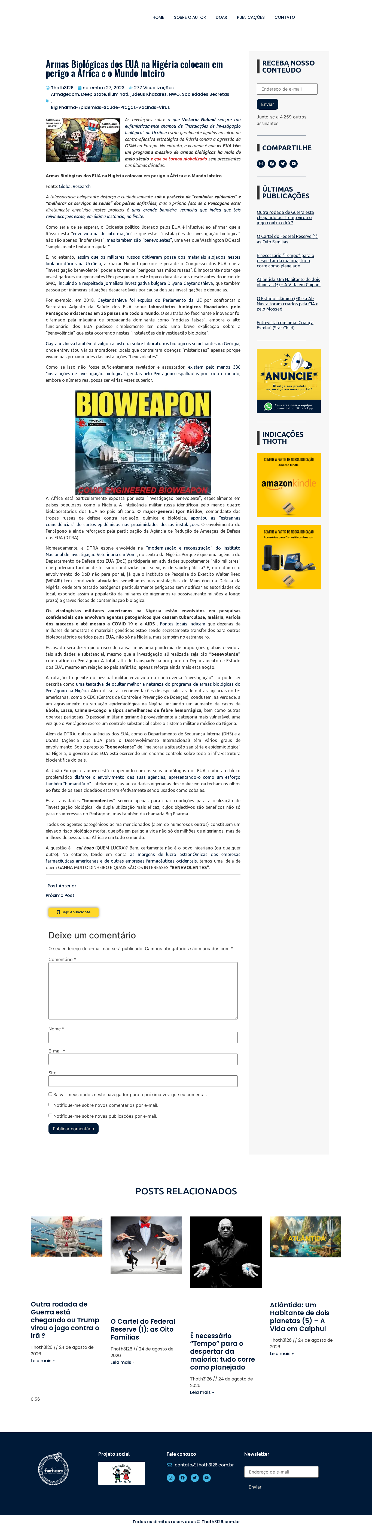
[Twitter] (283, 164)
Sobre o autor (190, 17)
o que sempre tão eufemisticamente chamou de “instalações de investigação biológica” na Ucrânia (182, 126)
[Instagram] (261, 164)
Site (52, 1072)
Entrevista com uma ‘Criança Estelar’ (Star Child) (285, 325)
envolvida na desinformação (102, 233)
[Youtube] (293, 164)
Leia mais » (43, 1361)
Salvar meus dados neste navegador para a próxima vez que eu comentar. (130, 1094)
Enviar (267, 104)
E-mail (56, 1051)
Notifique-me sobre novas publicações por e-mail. (105, 1116)
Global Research (75, 186)
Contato (285, 17)
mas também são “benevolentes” (139, 240)
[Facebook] (272, 164)
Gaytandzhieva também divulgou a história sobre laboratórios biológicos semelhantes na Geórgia (142, 343)
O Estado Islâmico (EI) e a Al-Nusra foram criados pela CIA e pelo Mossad (287, 303)
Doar (221, 17)
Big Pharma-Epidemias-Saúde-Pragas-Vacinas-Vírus (110, 107)
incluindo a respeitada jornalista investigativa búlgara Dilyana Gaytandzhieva (136, 283)
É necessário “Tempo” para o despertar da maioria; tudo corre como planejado (285, 260)
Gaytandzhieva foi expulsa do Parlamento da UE (149, 300)
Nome (56, 1029)
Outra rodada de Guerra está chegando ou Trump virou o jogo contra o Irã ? (285, 217)
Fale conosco (181, 1454)
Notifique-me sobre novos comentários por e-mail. (105, 1105)
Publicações (251, 17)
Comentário (62, 959)
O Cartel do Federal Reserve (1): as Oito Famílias (287, 239)
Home (158, 17)
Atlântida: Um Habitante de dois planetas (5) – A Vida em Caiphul (289, 282)
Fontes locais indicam (182, 623)
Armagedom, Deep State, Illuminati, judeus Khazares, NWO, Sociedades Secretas (140, 94)
